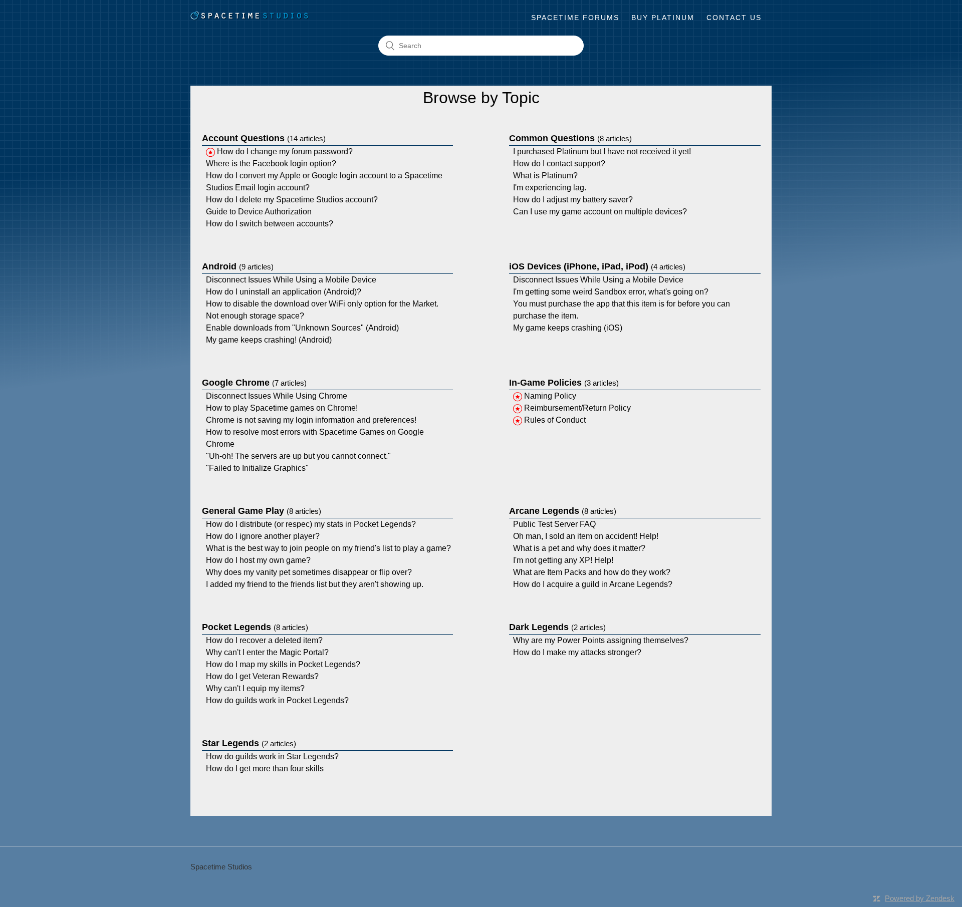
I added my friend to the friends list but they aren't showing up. (314, 584)
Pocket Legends (255, 627)
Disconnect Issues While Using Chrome (276, 396)
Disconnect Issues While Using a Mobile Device (291, 279)
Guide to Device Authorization (259, 211)
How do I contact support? (559, 163)
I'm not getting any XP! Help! (563, 560)
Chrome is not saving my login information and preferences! (311, 420)
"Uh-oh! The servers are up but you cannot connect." (298, 456)
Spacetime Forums (575, 18)
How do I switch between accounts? (269, 223)
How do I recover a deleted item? (264, 640)
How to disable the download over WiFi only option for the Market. (322, 303)
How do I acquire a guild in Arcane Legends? (592, 584)
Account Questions (264, 138)
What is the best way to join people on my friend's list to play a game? (328, 548)
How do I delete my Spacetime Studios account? (292, 199)
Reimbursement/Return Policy (577, 408)
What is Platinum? (545, 175)
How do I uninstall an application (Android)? (283, 291)
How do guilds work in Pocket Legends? (277, 700)
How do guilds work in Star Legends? (272, 756)
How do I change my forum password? (285, 151)
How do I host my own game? (258, 560)
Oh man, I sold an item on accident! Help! (585, 536)
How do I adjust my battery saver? (573, 199)
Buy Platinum (662, 18)
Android (238, 266)
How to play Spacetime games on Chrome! (282, 408)
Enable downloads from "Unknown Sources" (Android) (302, 328)
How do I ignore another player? (263, 536)
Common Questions (570, 138)
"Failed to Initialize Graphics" (257, 468)
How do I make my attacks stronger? (577, 652)
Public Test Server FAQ (554, 524)
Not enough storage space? (255, 316)
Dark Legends (557, 627)
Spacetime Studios (221, 866)
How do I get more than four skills (265, 768)
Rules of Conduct (555, 420)
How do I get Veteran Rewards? (262, 676)
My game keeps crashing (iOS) (567, 328)
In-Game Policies (564, 383)
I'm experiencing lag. (549, 187)
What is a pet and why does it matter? (579, 548)
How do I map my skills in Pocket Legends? (283, 664)
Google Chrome (254, 383)
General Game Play (261, 511)
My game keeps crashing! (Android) (269, 340)
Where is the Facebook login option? (271, 163)
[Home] (249, 18)
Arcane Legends (562, 511)
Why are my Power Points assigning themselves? (600, 640)
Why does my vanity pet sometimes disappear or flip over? (309, 572)
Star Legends (249, 743)
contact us (734, 18)
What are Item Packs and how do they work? (591, 572)
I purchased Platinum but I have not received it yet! (602, 151)
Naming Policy (550, 396)
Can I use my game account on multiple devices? (600, 211)
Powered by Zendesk (919, 898)
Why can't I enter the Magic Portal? (267, 652)
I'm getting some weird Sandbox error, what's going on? (610, 291)
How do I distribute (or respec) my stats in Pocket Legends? (311, 524)
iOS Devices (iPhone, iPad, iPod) (597, 266)
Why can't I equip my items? (255, 688)
